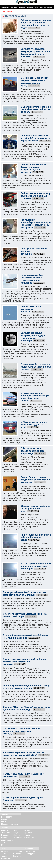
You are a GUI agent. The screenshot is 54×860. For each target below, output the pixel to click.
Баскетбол (17, 851)
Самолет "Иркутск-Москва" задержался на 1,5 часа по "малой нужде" (26, 708)
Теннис (4, 856)
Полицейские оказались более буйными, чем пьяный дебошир (25, 636)
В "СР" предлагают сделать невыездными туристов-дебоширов (36, 566)
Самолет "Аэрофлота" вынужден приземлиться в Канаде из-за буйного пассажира (35, 53)
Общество (28, 830)
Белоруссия (31, 854)
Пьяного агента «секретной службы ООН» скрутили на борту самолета (35, 138)
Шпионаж (43, 7)
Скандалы (14, 7)
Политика (5, 830)
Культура (5, 835)
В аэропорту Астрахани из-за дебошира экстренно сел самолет (36, 367)
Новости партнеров (9, 824)
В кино (16, 830)
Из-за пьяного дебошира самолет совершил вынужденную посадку (21, 731)
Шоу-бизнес (22, 7)
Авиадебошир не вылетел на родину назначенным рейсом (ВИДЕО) (23, 753)
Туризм (27, 835)
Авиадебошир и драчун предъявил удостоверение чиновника (35, 479)
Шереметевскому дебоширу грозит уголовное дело (36, 508)
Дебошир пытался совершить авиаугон (31, 309)
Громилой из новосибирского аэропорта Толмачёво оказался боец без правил (36, 223)
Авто (3, 843)
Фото (3, 822)
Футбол (4, 851)
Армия (36, 7)
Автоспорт (17, 854)
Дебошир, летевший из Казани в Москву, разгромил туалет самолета (33, 168)
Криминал (28, 833)
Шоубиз (17, 833)
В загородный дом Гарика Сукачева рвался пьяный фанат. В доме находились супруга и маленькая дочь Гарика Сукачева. (24, 806)
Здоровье (30, 7)
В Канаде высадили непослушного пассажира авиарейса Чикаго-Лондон (35, 397)
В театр (4, 837)
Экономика (6, 833)
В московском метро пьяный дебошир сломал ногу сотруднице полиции (24, 661)
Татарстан (30, 851)
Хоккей (4, 854)
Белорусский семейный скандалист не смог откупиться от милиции (24, 593)
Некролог (50, 7)
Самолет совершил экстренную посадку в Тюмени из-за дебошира (33, 337)
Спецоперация (5, 7)
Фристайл (17, 856)
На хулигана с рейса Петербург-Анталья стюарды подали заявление (32, 279)
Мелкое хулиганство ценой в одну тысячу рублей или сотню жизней (26, 686)
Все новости (6, 817)
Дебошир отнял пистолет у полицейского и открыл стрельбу (35, 196)
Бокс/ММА (5, 858)
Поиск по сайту (7, 11)
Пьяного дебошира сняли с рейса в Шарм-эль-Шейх (36, 537)
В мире (4, 819)
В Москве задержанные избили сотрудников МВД (34, 424)
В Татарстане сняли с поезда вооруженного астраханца (33, 451)
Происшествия (7, 840)
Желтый (17, 835)
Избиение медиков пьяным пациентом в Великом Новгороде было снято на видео (36, 24)
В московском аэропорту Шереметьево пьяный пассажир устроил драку (34, 82)
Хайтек (4, 845)
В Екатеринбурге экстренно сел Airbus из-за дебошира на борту (36, 109)
